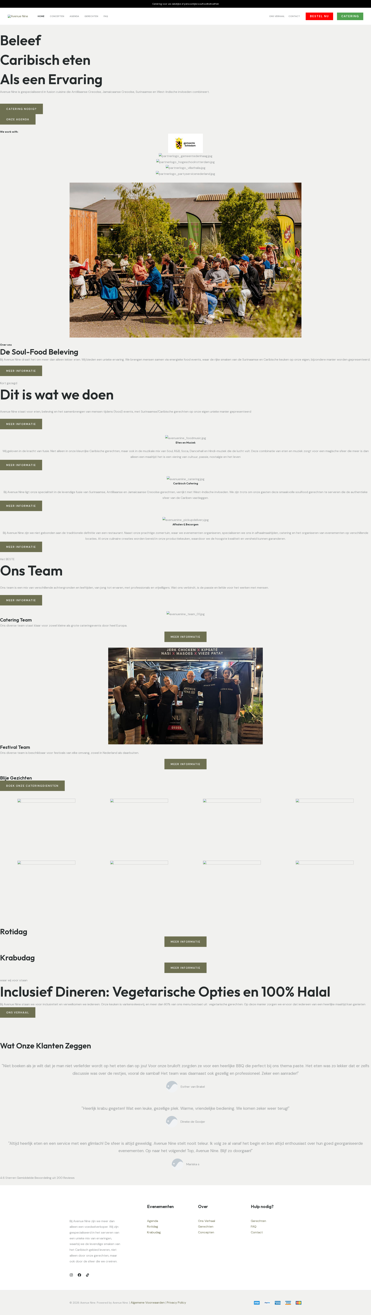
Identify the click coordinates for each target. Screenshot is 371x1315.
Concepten (206, 1232)
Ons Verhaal (206, 1221)
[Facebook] (79, 1275)
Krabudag (154, 1232)
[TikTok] (87, 1275)
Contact (257, 1232)
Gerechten (205, 1226)
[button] (319, 16)
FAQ (253, 1226)
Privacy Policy (177, 1302)
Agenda (152, 1221)
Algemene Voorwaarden (148, 1302)
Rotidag (152, 1226)
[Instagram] (71, 1275)
